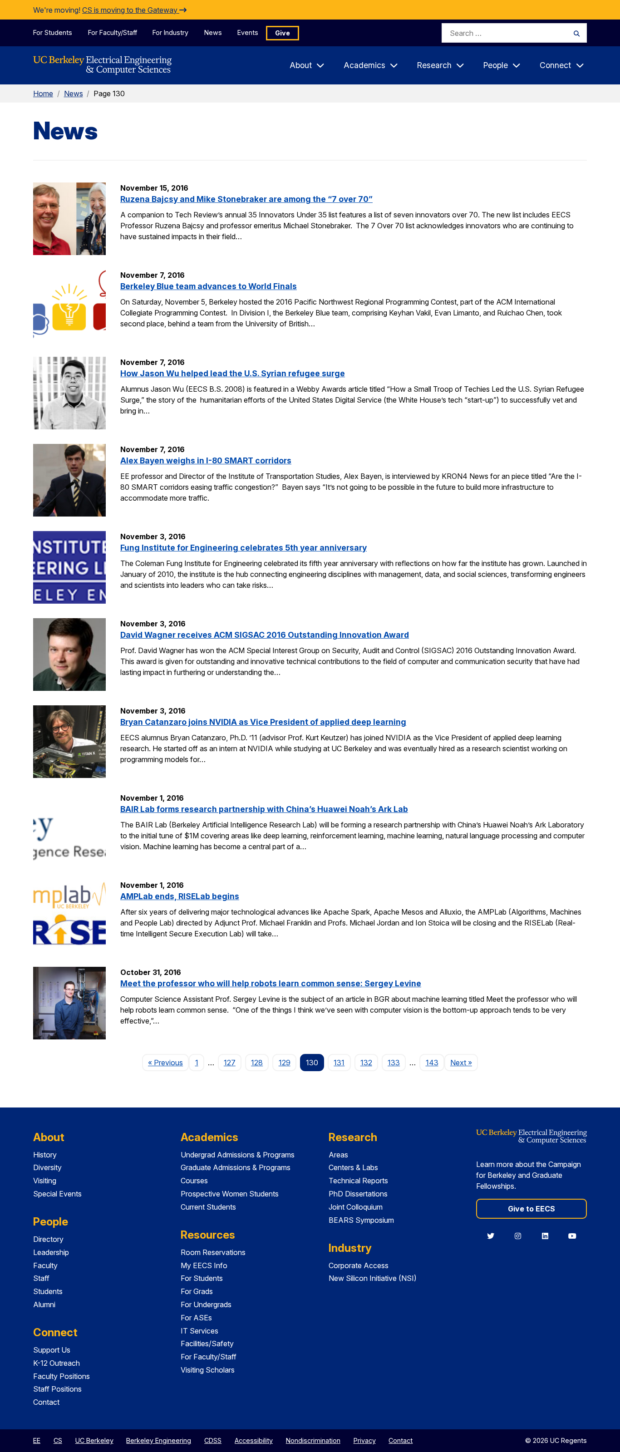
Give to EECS (531, 1208)
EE (36, 1440)
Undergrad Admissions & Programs (238, 1154)
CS (58, 1440)
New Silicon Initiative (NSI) (373, 1278)
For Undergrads (206, 1304)
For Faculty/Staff (112, 32)
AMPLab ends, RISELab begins (179, 896)
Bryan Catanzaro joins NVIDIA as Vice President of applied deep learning (263, 722)
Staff (41, 1278)
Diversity (47, 1167)
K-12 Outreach (56, 1363)
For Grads (197, 1291)
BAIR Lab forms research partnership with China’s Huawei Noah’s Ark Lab (264, 809)
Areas (338, 1154)
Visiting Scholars (208, 1369)
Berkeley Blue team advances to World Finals (208, 286)
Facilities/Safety (207, 1343)
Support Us (51, 1349)
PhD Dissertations (358, 1193)
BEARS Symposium (361, 1220)
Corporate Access (359, 1265)
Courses (194, 1180)
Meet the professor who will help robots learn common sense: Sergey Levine (270, 983)
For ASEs (196, 1317)
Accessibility (254, 1440)
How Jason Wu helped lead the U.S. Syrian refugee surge (232, 373)
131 (339, 1062)
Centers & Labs (353, 1167)
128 (257, 1062)
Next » (464, 1062)
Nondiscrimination (313, 1440)
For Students (52, 32)
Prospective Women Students (230, 1193)
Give (282, 33)
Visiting (44, 1180)
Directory (48, 1239)
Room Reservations (213, 1252)
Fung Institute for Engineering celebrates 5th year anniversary (243, 547)
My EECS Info (204, 1265)
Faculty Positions (61, 1376)
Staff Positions (57, 1388)
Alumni (44, 1304)
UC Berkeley (94, 1440)
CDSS (212, 1440)
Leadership (51, 1252)
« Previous (168, 1062)
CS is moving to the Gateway (130, 10)
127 (230, 1062)
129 (284, 1062)
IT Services (199, 1330)
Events (247, 32)
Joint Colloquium (356, 1206)
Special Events (57, 1193)
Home (43, 93)
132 (366, 1062)
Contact (46, 1402)
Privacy (365, 1440)
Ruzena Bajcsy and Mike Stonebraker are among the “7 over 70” (246, 199)
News (213, 32)
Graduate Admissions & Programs (235, 1167)
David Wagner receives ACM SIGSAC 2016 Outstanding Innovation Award (264, 635)
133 (394, 1062)
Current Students (208, 1206)
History (45, 1154)
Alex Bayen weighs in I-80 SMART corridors (205, 460)
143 (432, 1062)
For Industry (170, 32)
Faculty (45, 1265)
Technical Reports (358, 1180)
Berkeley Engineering (158, 1440)
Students (48, 1291)
